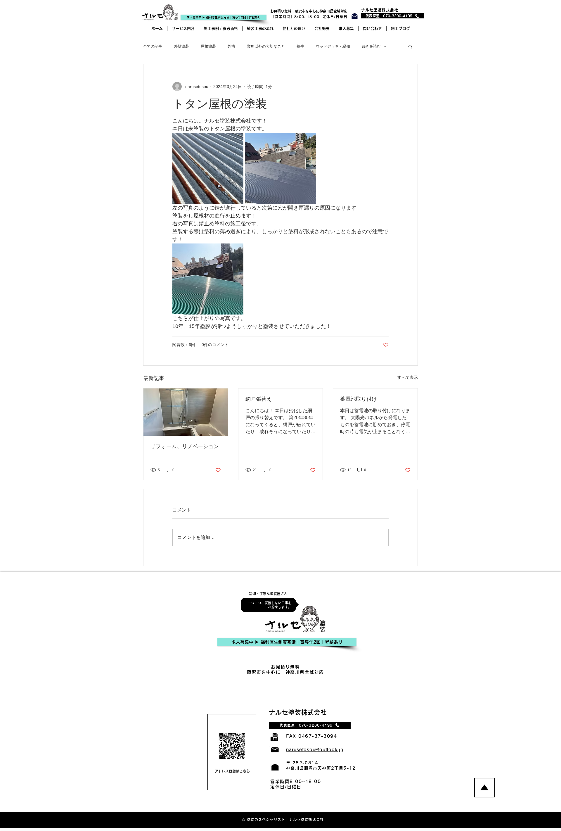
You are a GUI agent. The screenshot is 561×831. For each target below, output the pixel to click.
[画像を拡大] (207, 168)
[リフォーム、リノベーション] (185, 412)
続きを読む (371, 46)
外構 (231, 46)
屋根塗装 (208, 46)
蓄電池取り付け (358, 399)
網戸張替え (258, 399)
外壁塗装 (181, 46)
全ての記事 (152, 46)
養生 (300, 46)
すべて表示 (407, 377)
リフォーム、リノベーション (184, 446)
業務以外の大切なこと (266, 46)
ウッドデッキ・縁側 (333, 46)
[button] (410, 46)
